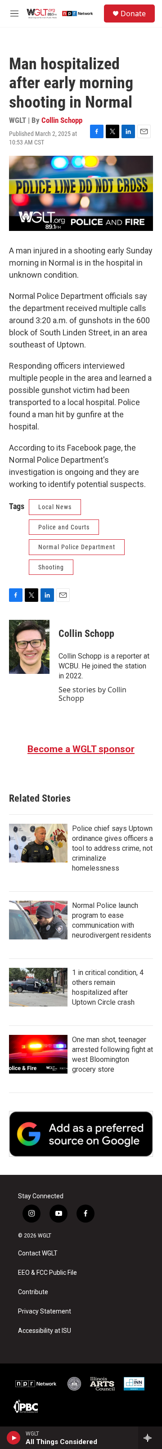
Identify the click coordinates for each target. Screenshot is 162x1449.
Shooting (51, 567)
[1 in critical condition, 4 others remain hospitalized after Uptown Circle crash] (38, 987)
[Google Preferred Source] (81, 1133)
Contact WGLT (38, 1253)
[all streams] (150, 1437)
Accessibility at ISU (44, 1330)
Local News (55, 506)
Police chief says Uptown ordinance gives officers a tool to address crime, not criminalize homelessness (112, 848)
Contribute (33, 1292)
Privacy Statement (44, 1311)
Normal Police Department (76, 547)
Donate (133, 13)
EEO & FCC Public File (47, 1272)
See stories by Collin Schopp (92, 694)
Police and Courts (64, 527)
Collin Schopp (61, 120)
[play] (13, 1437)
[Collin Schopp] (29, 647)
